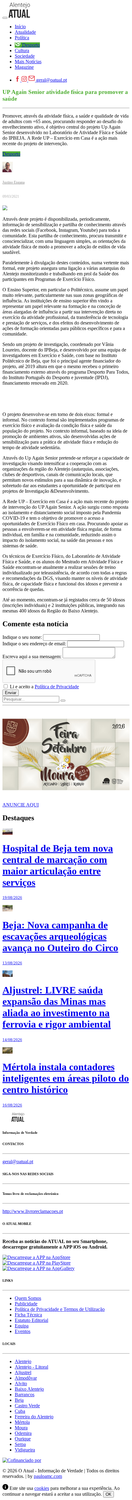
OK (108, 1494)
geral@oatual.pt (51, 80)
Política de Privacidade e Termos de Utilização (60, 1309)
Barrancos (24, 1394)
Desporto (11, 154)
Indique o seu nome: (22, 637)
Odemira (23, 1433)
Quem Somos (28, 1298)
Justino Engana (13, 182)
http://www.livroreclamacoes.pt (32, 1211)
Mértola (22, 1422)
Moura (21, 1427)
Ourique (23, 1438)
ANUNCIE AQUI (20, 804)
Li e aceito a (44, 686)
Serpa (20, 1444)
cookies (41, 1488)
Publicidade (26, 1303)
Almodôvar (26, 1378)
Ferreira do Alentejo (34, 1416)
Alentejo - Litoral (31, 1367)
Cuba (20, 1411)
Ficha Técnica (28, 1314)
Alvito (21, 1383)
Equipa (22, 1325)
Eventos (22, 1331)
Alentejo (23, 1361)
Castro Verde (27, 1405)
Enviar (10, 692)
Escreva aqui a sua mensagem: (31, 656)
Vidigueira (25, 1449)
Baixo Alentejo (29, 1389)
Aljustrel (23, 1372)
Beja (19, 1400)
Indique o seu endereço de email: (34, 643)
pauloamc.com (48, 1476)
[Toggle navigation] (4, 18)
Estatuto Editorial (31, 1320)
